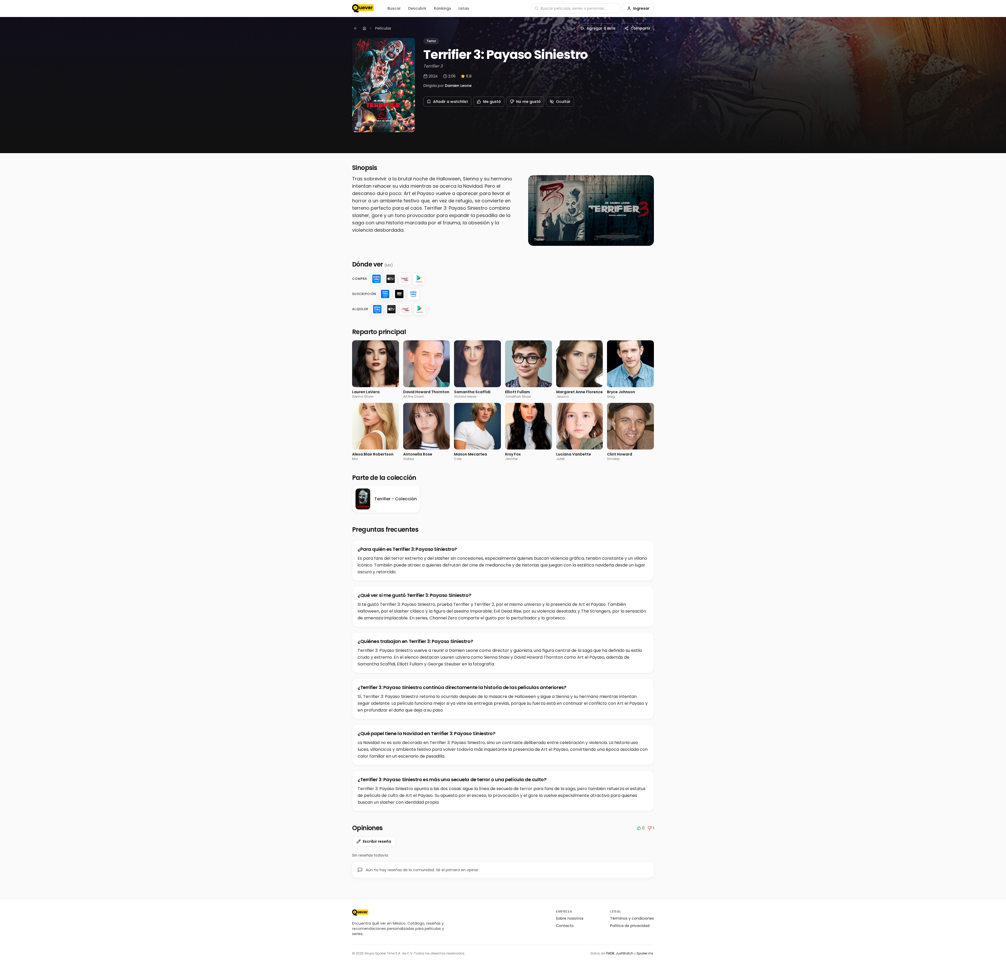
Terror (431, 41)
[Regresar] (355, 28)
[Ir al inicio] (360, 912)
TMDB (610, 953)
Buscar (394, 8)
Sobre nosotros (569, 918)
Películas (383, 28)
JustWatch (624, 953)
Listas (463, 8)
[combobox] (575, 8)
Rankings (442, 8)
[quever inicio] (363, 8)
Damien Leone (458, 85)
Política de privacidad (629, 925)
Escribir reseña (377, 841)
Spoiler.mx (645, 953)
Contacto (565, 925)
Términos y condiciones (632, 918)
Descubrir (417, 8)
